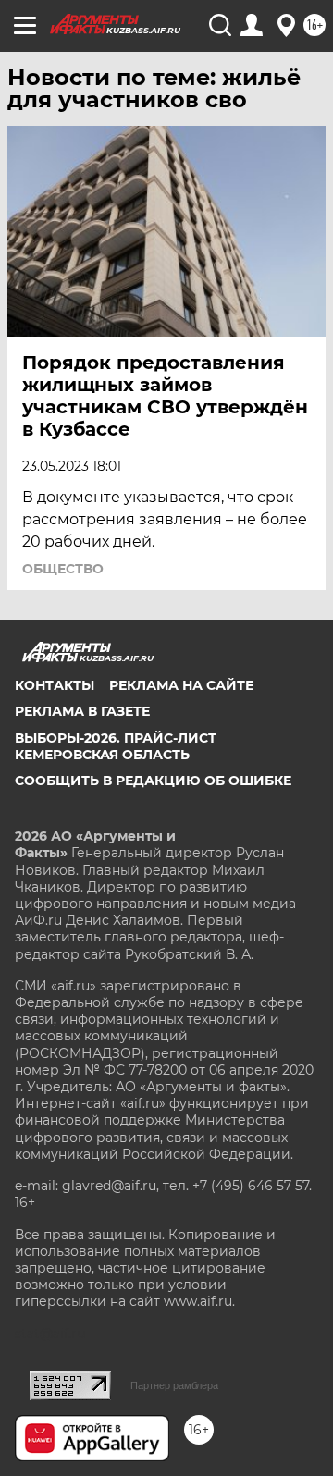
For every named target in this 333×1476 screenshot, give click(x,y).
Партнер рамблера (174, 1385)
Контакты (54, 685)
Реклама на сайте (181, 685)
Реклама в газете (82, 711)
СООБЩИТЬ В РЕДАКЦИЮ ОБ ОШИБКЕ (153, 780)
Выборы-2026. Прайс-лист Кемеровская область (115, 746)
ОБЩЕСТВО (63, 568)
